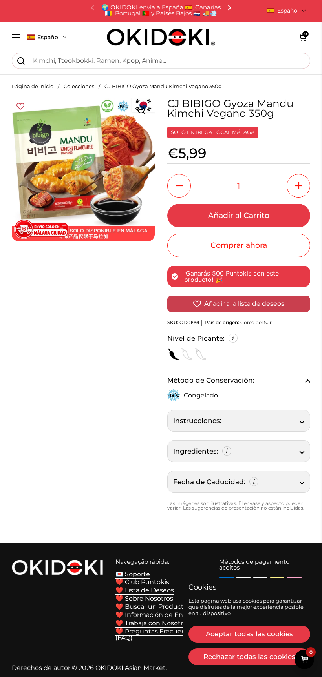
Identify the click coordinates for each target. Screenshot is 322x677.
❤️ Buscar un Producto (151, 606)
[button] (286, 10)
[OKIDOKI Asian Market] (161, 37)
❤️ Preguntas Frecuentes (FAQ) (155, 634)
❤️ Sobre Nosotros (144, 598)
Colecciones (79, 86)
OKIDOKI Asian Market (130, 668)
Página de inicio (32, 86)
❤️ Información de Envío (153, 615)
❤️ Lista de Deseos (144, 590)
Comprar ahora (238, 245)
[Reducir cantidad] (179, 186)
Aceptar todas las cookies (249, 634)
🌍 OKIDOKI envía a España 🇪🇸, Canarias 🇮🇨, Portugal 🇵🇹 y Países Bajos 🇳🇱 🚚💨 (161, 10)
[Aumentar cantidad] (298, 186)
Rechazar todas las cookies (249, 657)
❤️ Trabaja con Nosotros (152, 623)
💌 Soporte (132, 574)
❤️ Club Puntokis (142, 582)
